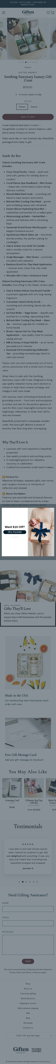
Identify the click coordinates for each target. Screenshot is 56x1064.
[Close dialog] (52, 510)
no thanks (14, 537)
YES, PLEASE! (15, 532)
